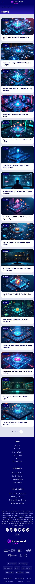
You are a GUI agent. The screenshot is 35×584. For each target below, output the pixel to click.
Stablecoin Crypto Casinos (17, 500)
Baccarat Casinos (17, 473)
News (17, 458)
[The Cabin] (20, 555)
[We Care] (12, 555)
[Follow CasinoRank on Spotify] (23, 530)
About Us (17, 446)
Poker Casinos (17, 482)
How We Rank (17, 455)
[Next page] (21, 432)
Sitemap (28, 581)
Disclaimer (29, 578)
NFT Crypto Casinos (17, 497)
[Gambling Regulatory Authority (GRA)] (10, 550)
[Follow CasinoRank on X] (15, 530)
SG (16, 534)
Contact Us (17, 449)
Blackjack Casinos (17, 476)
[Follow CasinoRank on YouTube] (19, 530)
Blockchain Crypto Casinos (17, 494)
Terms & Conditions (9, 581)
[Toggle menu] (2, 2)
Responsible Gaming (19, 578)
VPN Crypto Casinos (17, 503)
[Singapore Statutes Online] (21, 550)
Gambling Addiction (7, 578)
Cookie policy (20, 581)
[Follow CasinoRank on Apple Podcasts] (27, 530)
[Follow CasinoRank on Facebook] (7, 530)
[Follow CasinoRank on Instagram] (11, 530)
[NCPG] (28, 550)
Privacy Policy (17, 461)
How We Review (17, 452)
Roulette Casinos (17, 479)
